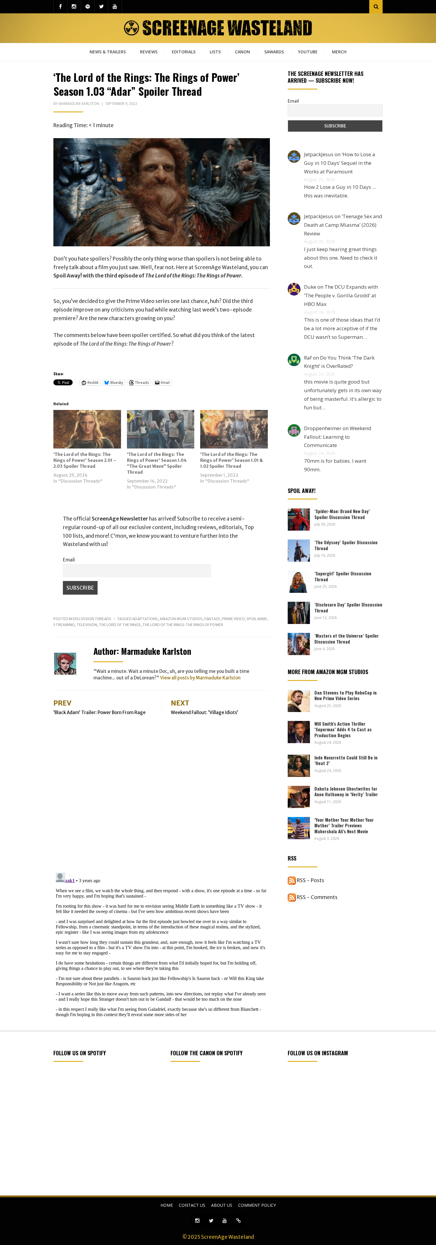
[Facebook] (60, 6)
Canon (242, 52)
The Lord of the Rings (120, 624)
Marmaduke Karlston (79, 103)
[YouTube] (115, 6)
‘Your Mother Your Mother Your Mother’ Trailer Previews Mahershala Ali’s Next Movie (344, 825)
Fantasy (212, 619)
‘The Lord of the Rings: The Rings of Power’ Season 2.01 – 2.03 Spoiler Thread (84, 460)
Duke (310, 286)
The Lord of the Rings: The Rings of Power (182, 624)
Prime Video (233, 619)
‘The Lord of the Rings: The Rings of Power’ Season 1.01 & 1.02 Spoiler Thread (231, 460)
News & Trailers (108, 52)
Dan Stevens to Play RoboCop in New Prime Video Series (345, 695)
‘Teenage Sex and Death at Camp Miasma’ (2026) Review (343, 225)
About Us (221, 1205)
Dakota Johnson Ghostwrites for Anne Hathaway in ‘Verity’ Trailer (346, 791)
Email (69, 560)
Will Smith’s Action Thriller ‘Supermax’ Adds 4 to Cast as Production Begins (343, 729)
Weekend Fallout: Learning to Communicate (337, 437)
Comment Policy (257, 1205)
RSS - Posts (310, 880)
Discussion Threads (92, 619)
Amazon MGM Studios (181, 619)
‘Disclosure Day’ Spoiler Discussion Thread (348, 607)
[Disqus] (161, 790)
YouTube (308, 52)
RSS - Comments (317, 897)
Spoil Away (256, 619)
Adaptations (145, 619)
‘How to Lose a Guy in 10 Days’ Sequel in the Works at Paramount (339, 163)
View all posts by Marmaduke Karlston (200, 678)
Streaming (64, 624)
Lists (215, 52)
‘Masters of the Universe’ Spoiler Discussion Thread (346, 638)
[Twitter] (101, 6)
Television (87, 624)
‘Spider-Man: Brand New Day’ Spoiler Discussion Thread (342, 514)
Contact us (192, 1205)
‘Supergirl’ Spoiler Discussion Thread (342, 576)
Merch (339, 52)
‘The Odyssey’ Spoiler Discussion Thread (346, 545)
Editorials (183, 52)
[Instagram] (74, 6)
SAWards (274, 52)
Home (166, 1205)
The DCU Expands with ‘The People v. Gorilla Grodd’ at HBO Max (341, 295)
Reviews (148, 52)
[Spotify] (87, 6)
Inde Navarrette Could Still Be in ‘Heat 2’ (346, 760)
